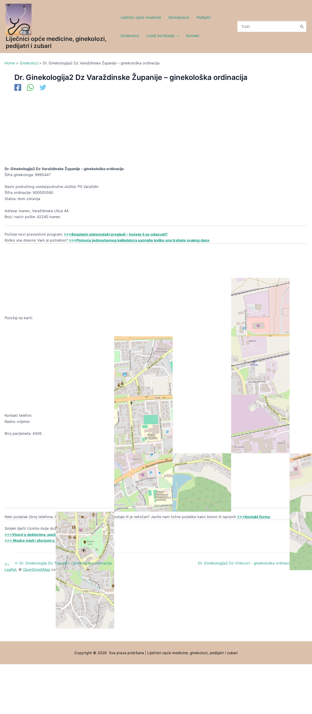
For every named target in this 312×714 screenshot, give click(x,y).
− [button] (8, 563)
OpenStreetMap (36, 569)
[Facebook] (17, 88)
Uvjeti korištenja (160, 35)
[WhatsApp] (30, 88)
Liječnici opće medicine (141, 17)
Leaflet (10, 569)
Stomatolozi (178, 17)
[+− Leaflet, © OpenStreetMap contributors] (156, 367)
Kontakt (192, 35)
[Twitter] (43, 88)
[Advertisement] (142, 132)
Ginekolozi (130, 35)
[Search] (302, 26)
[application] (177, 35)
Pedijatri (204, 17)
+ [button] (6, 563)
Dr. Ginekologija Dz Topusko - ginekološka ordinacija (63, 563)
